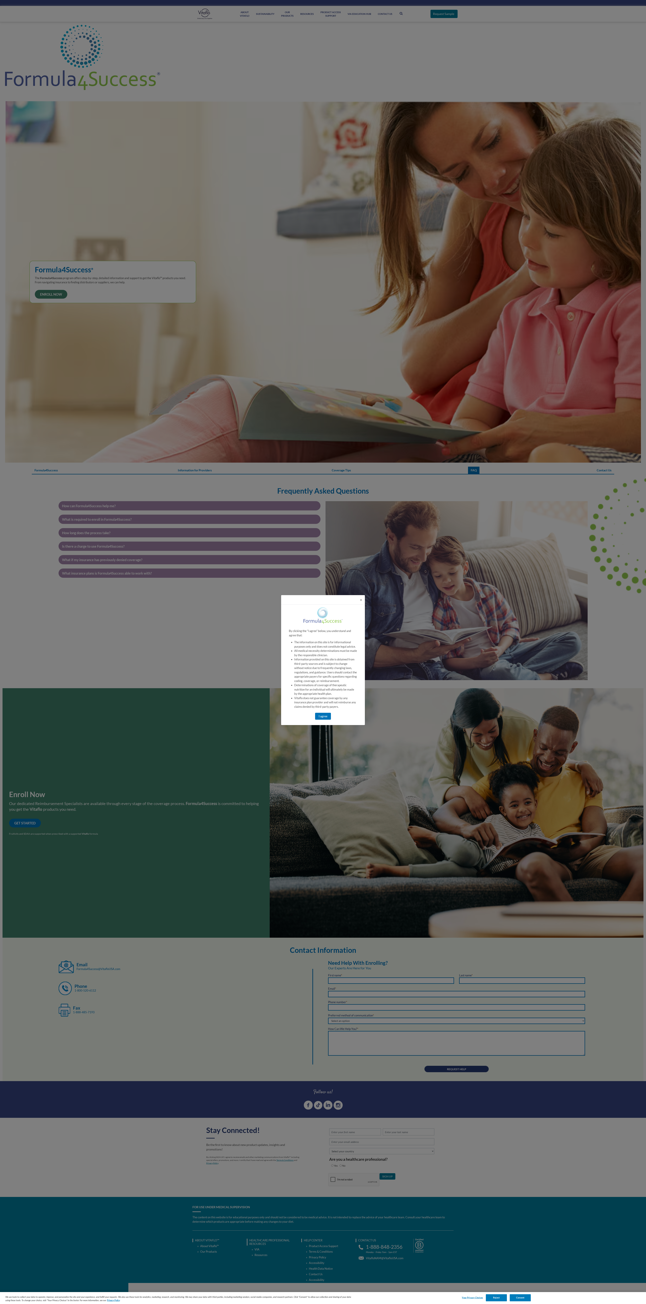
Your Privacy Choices (472, 1297)
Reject (496, 1297)
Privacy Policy (113, 1300)
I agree (323, 716)
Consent (520, 1297)
